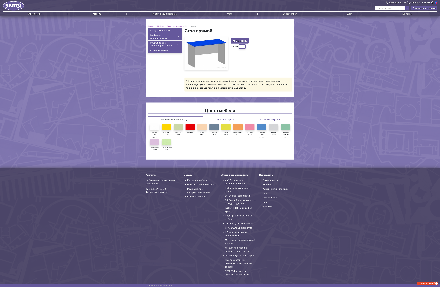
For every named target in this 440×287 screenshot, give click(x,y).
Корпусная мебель (174, 26)
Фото (229, 14)
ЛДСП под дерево (225, 119)
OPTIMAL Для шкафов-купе (239, 255)
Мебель (97, 14)
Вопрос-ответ (290, 14)
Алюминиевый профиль (164, 14)
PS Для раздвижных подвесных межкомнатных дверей (239, 263)
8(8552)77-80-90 (397, 2)
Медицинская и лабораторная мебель (162, 44)
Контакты (407, 14)
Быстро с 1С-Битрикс (426, 284)
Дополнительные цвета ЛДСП (175, 119)
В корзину (241, 41)
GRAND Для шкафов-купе (238, 228)
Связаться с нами (424, 8)
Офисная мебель (159, 50)
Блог (349, 14)
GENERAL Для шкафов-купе (239, 223)
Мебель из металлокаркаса (159, 36)
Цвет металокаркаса (269, 119)
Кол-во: (234, 46)
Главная (151, 26)
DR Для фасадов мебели (238, 195)
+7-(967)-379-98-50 (420, 2)
